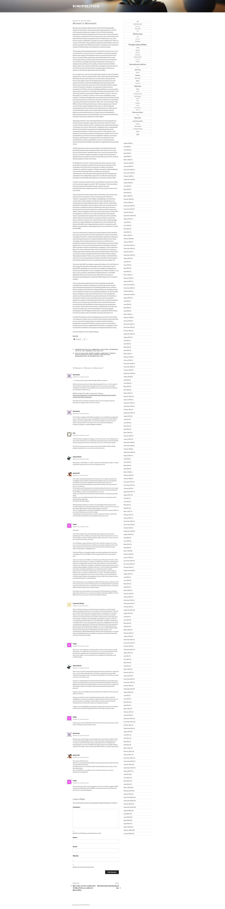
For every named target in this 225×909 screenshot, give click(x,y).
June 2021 (126, 343)
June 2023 (127, 265)
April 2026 (127, 156)
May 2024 (126, 229)
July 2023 (126, 261)
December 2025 (128, 169)
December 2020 (128, 363)
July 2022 (126, 301)
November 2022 (128, 288)
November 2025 (128, 173)
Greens (138, 50)
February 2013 (128, 672)
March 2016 (127, 551)
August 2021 (127, 337)
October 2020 (128, 370)
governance (113, 349)
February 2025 (128, 199)
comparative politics (83, 349)
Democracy (96, 349)
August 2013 (127, 652)
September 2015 (128, 570)
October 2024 (128, 212)
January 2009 (128, 833)
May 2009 (127, 820)
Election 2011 (137, 39)
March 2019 (127, 432)
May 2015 (126, 583)
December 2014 (128, 600)
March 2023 (127, 274)
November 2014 (128, 603)
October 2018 (128, 449)
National (137, 86)
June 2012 (126, 699)
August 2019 (127, 416)
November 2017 (128, 485)
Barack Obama (137, 26)
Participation (105, 354)
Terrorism (138, 123)
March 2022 (127, 314)
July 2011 (126, 735)
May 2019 (126, 426)
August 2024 (127, 219)
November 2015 (128, 564)
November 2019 (128, 406)
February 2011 (128, 751)
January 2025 (127, 202)
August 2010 (127, 771)
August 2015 (127, 574)
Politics (78, 350)
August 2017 (127, 495)
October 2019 (128, 409)
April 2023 (127, 271)
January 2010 (127, 794)
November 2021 (128, 327)
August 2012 (127, 692)
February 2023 (128, 278)
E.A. (74, 433)
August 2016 (127, 534)
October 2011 (127, 725)
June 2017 (126, 501)
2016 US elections (81, 353)
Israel (138, 67)
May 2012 (126, 702)
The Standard (137, 126)
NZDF (137, 89)
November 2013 (128, 643)
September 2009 (129, 807)
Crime (137, 30)
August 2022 (127, 298)
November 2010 (128, 761)
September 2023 (128, 255)
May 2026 (126, 153)
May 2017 (126, 505)
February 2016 (128, 554)
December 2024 (128, 205)
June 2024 (127, 225)
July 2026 (126, 146)
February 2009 (128, 830)
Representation (81, 356)
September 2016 (128, 531)
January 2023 (127, 281)
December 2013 (128, 639)
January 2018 (127, 478)
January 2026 (127, 166)
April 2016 (126, 547)
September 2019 (128, 413)
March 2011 (127, 748)
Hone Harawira (137, 54)
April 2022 (126, 311)
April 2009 (127, 823)
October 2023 (128, 251)
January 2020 (127, 399)
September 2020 (128, 373)
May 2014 (126, 623)
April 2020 (127, 390)
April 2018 (126, 468)
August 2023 (127, 258)
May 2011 (126, 741)
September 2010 (128, 768)
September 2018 (128, 452)
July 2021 (126, 340)
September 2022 (128, 294)
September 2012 (128, 689)
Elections (137, 41)
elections (104, 349)
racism (137, 105)
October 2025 (128, 176)
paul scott (76, 473)
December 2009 (128, 797)
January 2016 (127, 557)
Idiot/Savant (138, 59)
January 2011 (127, 754)
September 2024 (128, 215)
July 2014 (126, 616)
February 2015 (128, 593)
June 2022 (127, 304)
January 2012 (127, 715)
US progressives (94, 356)
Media (137, 81)
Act (138, 21)
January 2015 (127, 597)
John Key (138, 70)
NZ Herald (137, 91)
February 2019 (128, 436)
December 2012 (128, 679)
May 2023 (126, 268)
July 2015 (126, 577)
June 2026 (127, 150)
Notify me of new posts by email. (83, 867)
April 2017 (126, 508)
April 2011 (126, 745)
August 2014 (127, 613)
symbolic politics (137, 121)
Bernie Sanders (94, 353)
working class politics (94, 350)
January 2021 (127, 360)
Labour (137, 75)
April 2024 (127, 232)
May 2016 (126, 544)
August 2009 (127, 810)
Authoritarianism (137, 24)
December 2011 (128, 718)
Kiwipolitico (86, 6)
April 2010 (127, 784)
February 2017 (128, 514)
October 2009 (128, 804)
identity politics (138, 57)
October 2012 (127, 685)
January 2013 (127, 675)
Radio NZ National (138, 107)
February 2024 (128, 238)
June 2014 (127, 620)
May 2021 (126, 347)
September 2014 (128, 610)
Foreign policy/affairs (137, 44)
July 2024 (126, 222)
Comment (77, 807)
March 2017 (127, 511)
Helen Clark (138, 52)
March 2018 (127, 472)
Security (137, 118)
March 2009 (127, 827)
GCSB (137, 47)
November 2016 (128, 524)
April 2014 (126, 626)
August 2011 (127, 731)
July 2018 (126, 459)
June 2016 (127, 541)
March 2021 (127, 353)
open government (138, 93)
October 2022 (128, 291)
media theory (137, 83)
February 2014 (128, 633)
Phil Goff (137, 98)
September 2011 (128, 728)
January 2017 (127, 518)
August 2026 (127, 143)
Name (75, 837)
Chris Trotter (138, 28)
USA (83, 350)
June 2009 (127, 817)
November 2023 (128, 248)
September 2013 (128, 649)
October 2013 (128, 646)
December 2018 (128, 442)
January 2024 (127, 242)
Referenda (138, 109)
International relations (137, 64)
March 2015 (127, 590)
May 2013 (126, 662)
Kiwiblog (137, 72)
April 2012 (126, 705)
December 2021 (128, 324)
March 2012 (127, 708)
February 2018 (128, 475)
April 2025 (127, 192)
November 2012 (128, 682)
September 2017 (128, 491)
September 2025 (128, 179)
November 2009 (128, 800)
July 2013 (126, 656)
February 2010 (128, 790)
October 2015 (128, 567)
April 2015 (126, 587)
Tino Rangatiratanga (137, 128)
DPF (138, 36)
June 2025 (127, 186)
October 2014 (128, 606)
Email (75, 846)
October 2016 (128, 528)
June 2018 (127, 462)
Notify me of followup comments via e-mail (87, 833)
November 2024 (128, 209)
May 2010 (126, 781)
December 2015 (128, 560)
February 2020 (128, 396)
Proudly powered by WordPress (81, 905)
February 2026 (128, 163)
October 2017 (127, 488)
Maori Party (137, 78)
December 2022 (128, 284)
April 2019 (126, 429)
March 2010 (127, 787)
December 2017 (128, 482)
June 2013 (127, 659)
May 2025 (126, 189)
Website (75, 856)
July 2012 (126, 695)
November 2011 (128, 721)
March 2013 (127, 669)
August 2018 (127, 455)
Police (137, 101)
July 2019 (126, 419)
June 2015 (127, 580)
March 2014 (127, 629)
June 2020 (127, 383)
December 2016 (128, 521)
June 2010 (127, 777)
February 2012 (128, 712)
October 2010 (128, 764)
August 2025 (127, 182)
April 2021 (126, 350)
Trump (138, 131)
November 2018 (128, 445)
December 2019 (128, 403)
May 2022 (126, 307)
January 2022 (127, 321)
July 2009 (126, 814)
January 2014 (127, 636)
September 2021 (128, 334)
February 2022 (128, 317)
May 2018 (126, 465)
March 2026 (127, 159)
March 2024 (127, 235)
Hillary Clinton (93, 354)
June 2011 (126, 738)
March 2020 (127, 393)
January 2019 (127, 439)
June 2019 (127, 422)
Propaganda (138, 103)
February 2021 (128, 357)
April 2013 (126, 666)
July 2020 (126, 380)
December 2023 (128, 245)
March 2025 (127, 196)
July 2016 (126, 537)
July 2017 (126, 498)
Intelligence (138, 61)
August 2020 (127, 376)
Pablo (89, 20)
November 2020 (128, 367)
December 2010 (128, 758)
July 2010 (126, 774)
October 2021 (127, 330)
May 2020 (127, 386)
